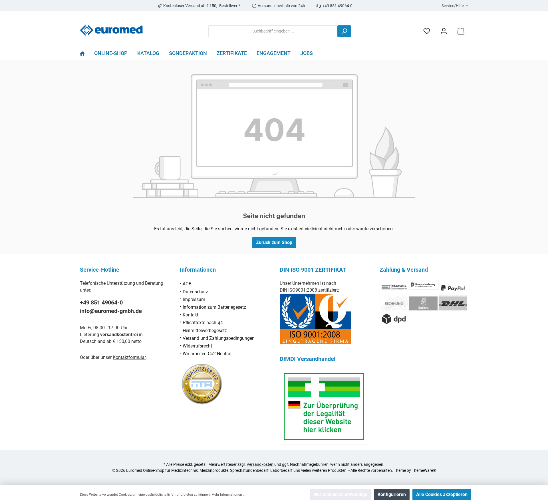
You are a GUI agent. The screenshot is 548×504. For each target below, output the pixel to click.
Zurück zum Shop (274, 242)
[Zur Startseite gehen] (111, 30)
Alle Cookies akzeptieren (442, 494)
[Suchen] (344, 31)
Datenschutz (195, 291)
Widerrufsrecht (197, 346)
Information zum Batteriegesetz (214, 307)
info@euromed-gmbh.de (111, 311)
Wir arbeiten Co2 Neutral (207, 353)
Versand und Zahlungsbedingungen (219, 338)
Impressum (194, 299)
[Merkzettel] (427, 31)
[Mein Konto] (444, 31)
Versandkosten (260, 464)
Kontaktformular (129, 357)
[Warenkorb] (461, 31)
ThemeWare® (424, 470)
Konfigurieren (392, 494)
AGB (187, 283)
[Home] (84, 54)
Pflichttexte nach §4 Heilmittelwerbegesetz (205, 326)
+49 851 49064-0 (101, 302)
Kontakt (190, 315)
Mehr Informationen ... (228, 495)
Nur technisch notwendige (340, 494)
